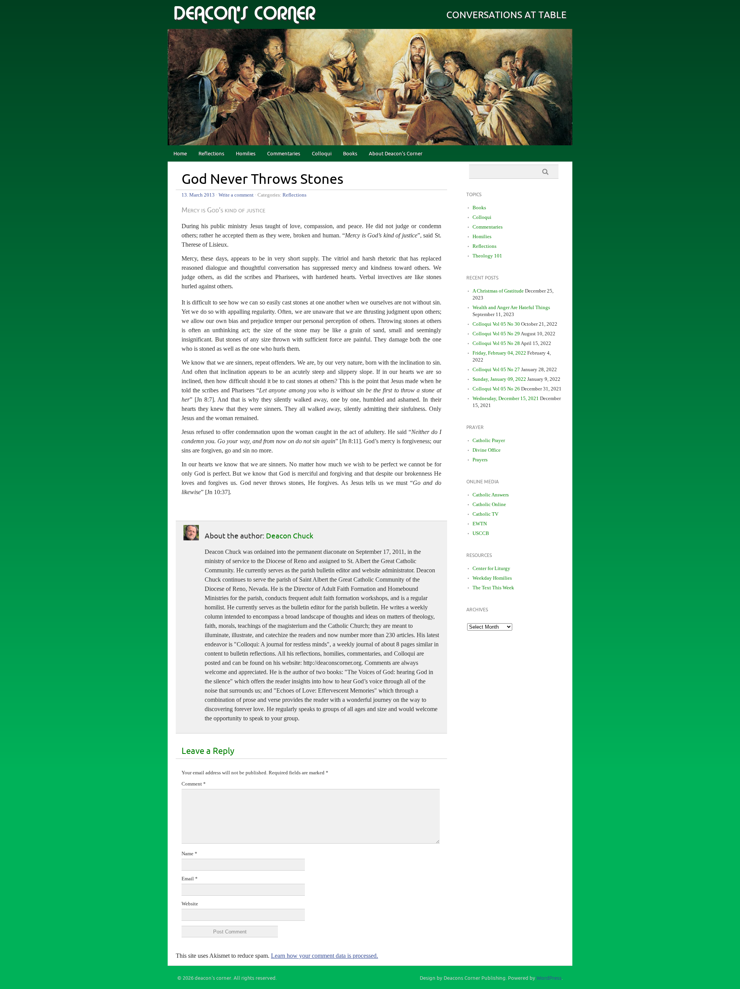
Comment (194, 784)
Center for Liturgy (491, 568)
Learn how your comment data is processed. (324, 955)
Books (350, 153)
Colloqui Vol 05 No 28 (496, 343)
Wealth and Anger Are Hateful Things (511, 307)
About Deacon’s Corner (395, 153)
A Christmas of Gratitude (498, 291)
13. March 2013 (198, 195)
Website (190, 904)
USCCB (481, 533)
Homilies (246, 153)
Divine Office (487, 450)
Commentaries (283, 153)
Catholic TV (485, 514)
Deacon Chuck (289, 536)
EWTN (480, 523)
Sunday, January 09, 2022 (499, 379)
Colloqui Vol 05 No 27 (496, 369)
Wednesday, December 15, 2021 (506, 398)
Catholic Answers (491, 495)
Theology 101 (487, 256)
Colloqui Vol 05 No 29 (496, 333)
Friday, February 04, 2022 (499, 353)
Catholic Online (489, 504)
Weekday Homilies (492, 578)
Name (189, 853)
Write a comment (236, 195)
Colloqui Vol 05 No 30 (496, 324)
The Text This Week (493, 587)
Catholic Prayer (489, 440)
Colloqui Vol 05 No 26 (496, 389)
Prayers (480, 460)
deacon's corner (244, 14)
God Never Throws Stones (262, 179)
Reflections (211, 153)
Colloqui (321, 153)
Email (190, 878)
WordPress (549, 978)
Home (180, 153)
